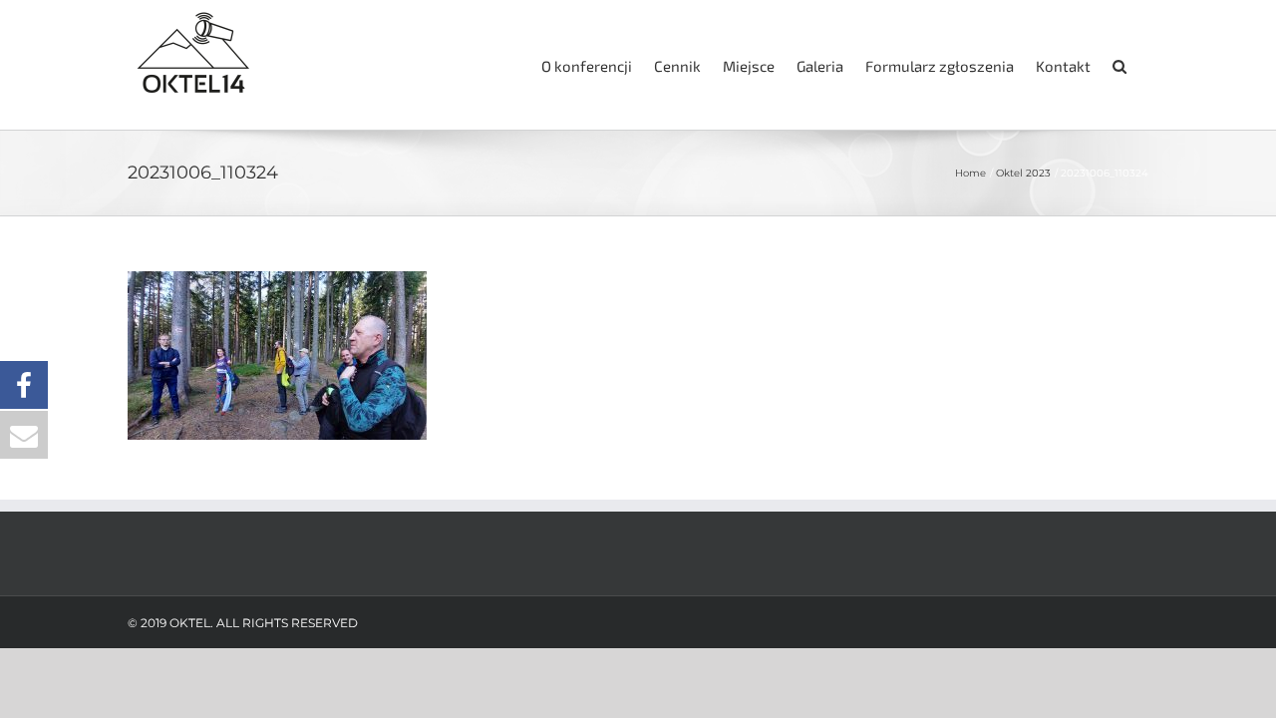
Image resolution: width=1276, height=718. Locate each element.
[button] (1119, 65)
